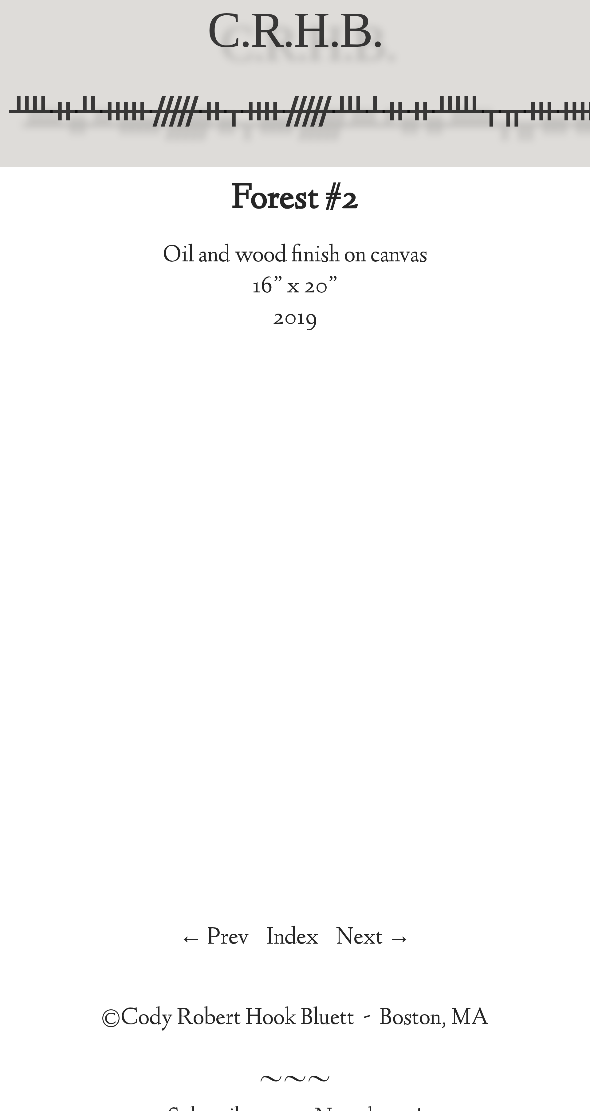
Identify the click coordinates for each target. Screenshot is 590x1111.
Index (292, 938)
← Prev (214, 938)
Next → (373, 938)
